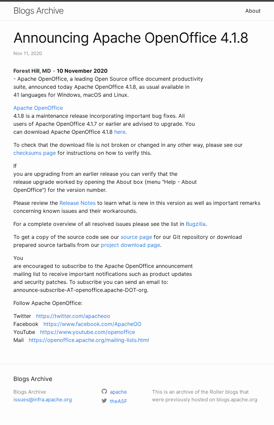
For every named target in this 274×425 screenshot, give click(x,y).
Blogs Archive (38, 10)
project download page (130, 245)
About (253, 10)
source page (136, 237)
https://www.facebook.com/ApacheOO (92, 324)
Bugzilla (196, 224)
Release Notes (77, 202)
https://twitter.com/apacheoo (73, 316)
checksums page (34, 152)
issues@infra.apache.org (42, 399)
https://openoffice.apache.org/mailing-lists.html (89, 340)
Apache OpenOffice (38, 107)
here (119, 131)
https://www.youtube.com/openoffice (87, 332)
